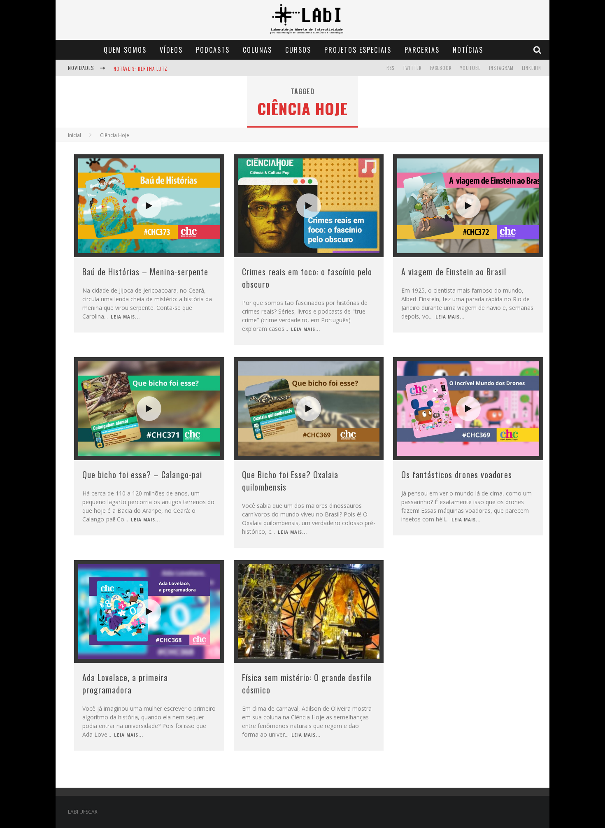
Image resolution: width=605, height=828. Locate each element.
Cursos (298, 50)
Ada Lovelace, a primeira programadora (125, 683)
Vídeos (171, 50)
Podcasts (213, 50)
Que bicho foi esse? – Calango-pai (142, 474)
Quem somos (125, 50)
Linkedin (531, 68)
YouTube (470, 68)
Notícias (468, 50)
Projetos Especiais (357, 50)
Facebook (441, 68)
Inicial (74, 135)
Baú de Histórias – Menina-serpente (145, 271)
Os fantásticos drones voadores (456, 474)
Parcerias (422, 50)
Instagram (501, 68)
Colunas (257, 50)
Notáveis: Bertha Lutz (141, 68)
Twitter (412, 68)
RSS (390, 68)
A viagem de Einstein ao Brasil (453, 271)
